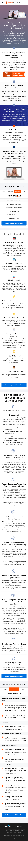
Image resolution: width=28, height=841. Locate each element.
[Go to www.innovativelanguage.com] (14, 826)
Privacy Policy (10, 832)
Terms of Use (17, 832)
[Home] (13, 3)
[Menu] (2, 2)
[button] (25, 2)
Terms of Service (20, 836)
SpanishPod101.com (19, 830)
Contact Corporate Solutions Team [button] (14, 223)
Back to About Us (5, 7)
